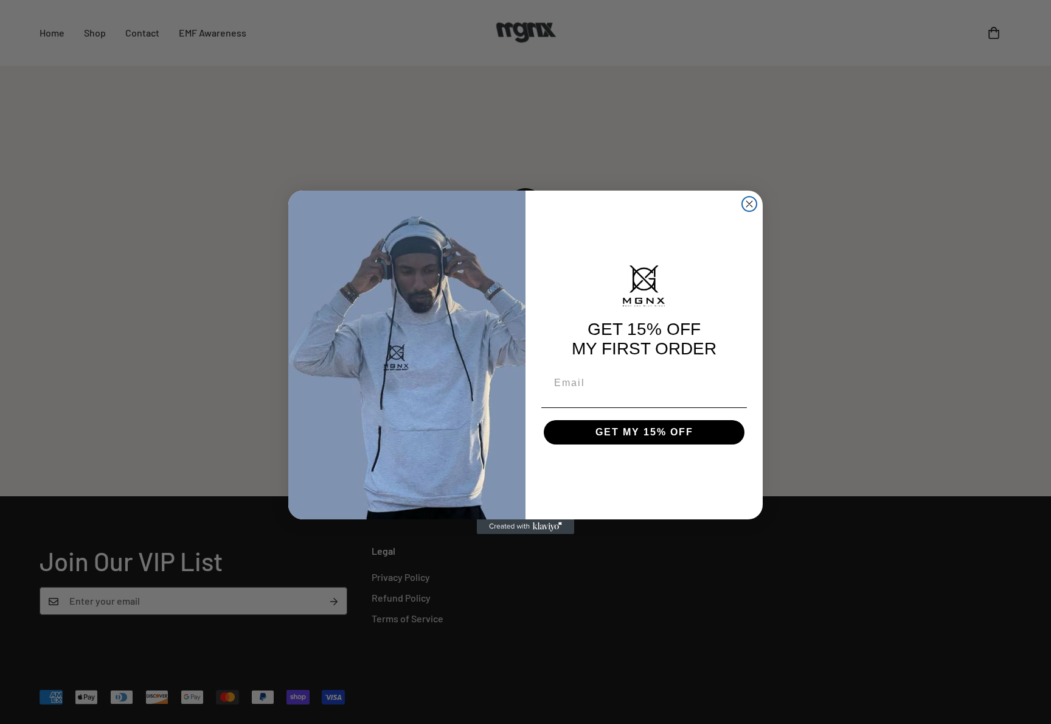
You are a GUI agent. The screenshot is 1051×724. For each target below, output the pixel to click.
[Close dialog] (749, 204)
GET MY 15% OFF (644, 432)
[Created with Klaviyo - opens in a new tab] (525, 526)
